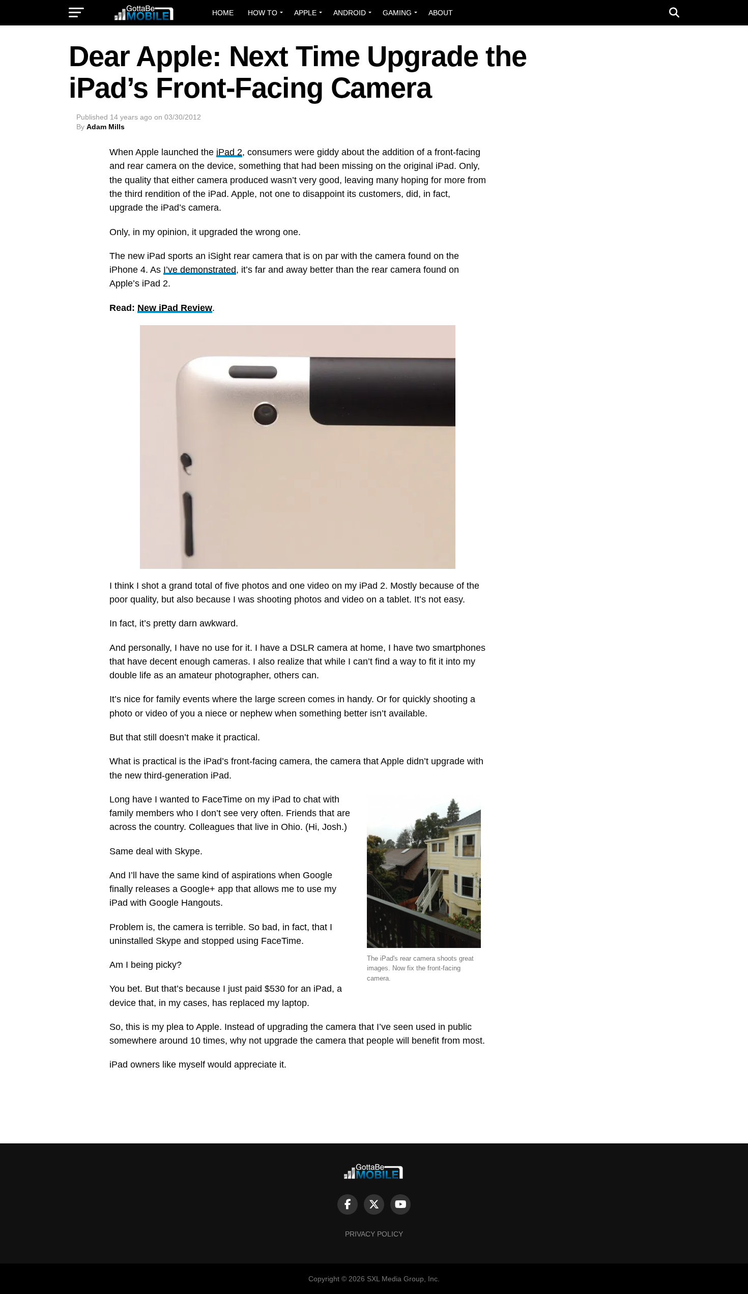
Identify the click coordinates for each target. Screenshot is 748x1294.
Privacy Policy (374, 1234)
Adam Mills (106, 127)
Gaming (397, 13)
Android (349, 13)
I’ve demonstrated (199, 270)
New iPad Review (174, 308)
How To (262, 13)
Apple (305, 13)
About (440, 13)
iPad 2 (229, 152)
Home (223, 13)
